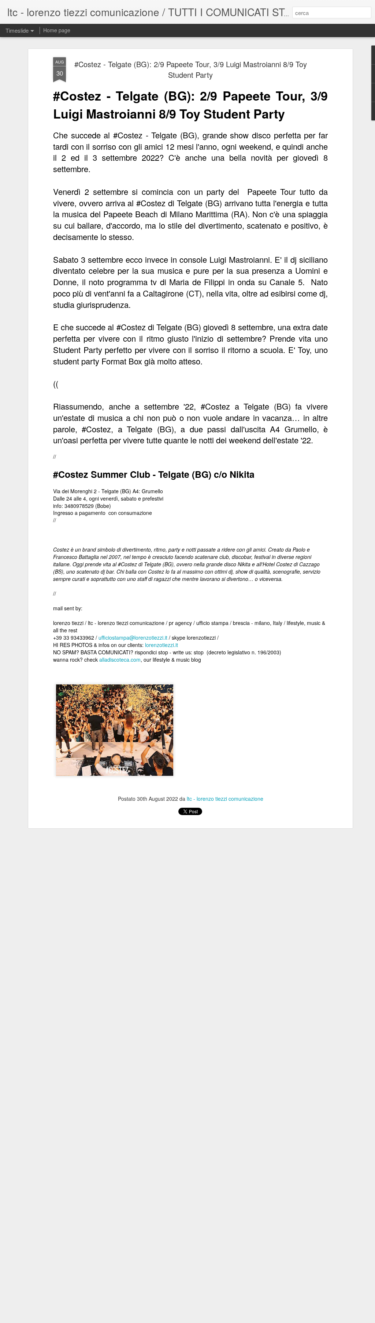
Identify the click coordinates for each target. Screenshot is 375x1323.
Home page (56, 30)
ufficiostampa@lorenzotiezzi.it (133, 637)
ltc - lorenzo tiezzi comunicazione (225, 798)
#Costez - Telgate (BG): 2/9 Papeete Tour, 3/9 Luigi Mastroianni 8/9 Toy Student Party (190, 69)
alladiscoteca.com (120, 659)
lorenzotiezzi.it (161, 644)
